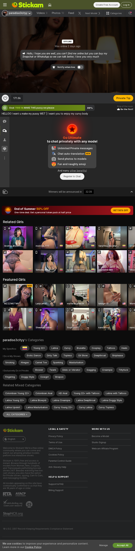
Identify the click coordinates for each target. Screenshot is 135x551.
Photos (58, 13)
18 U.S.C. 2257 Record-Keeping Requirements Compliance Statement (38, 529)
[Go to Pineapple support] (29, 504)
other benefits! (78, 170)
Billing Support (56, 490)
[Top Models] (49, 5)
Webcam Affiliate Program (105, 448)
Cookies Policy (56, 455)
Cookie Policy (33, 547)
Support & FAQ (56, 484)
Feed (71, 13)
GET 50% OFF (120, 210)
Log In (126, 5)
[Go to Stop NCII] (13, 514)
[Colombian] (25, 348)
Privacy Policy (56, 436)
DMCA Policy (55, 448)
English (11, 439)
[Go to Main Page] (27, 5)
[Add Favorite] (5, 98)
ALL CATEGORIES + (17, 414)
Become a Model (100, 436)
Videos (42, 13)
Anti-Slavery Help (57, 467)
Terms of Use (55, 442)
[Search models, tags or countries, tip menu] (130, 13)
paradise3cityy (13, 340)
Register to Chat (72, 176)
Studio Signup (99, 442)
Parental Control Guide (60, 461)
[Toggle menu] (5, 5)
